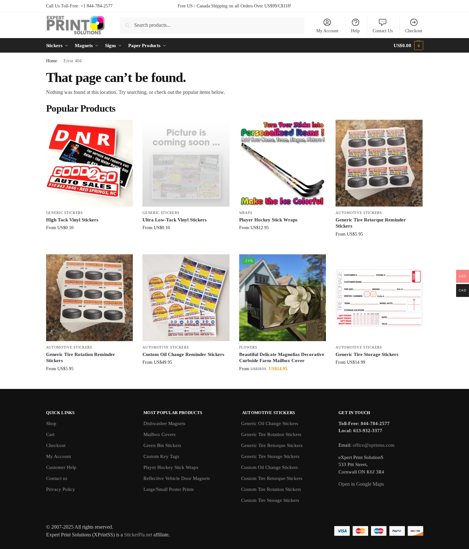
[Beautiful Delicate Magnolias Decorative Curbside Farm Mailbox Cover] (282, 297)
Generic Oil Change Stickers (269, 423)
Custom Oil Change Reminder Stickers (183, 354)
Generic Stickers (64, 213)
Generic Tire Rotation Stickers (271, 434)
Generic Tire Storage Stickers (367, 354)
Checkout (413, 30)
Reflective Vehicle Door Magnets (176, 478)
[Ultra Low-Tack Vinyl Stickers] (186, 163)
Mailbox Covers (159, 434)
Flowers (248, 347)
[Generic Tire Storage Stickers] (379, 297)
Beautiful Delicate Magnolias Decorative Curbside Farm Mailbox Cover (281, 357)
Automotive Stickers (359, 213)
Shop (51, 423)
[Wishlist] (123, 129)
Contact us (56, 478)
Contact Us (383, 30)
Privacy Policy (60, 489)
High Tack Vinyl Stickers (72, 219)
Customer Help (61, 467)
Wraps (245, 213)
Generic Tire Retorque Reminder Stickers (371, 223)
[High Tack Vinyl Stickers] (89, 163)
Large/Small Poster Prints (168, 489)
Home (51, 60)
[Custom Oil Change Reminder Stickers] (186, 297)
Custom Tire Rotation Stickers (271, 489)
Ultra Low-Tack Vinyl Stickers (174, 219)
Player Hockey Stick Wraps (268, 219)
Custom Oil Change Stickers (269, 467)
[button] (408, 45)
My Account (327, 30)
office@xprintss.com (374, 445)
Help (355, 30)
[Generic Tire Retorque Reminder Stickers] (379, 163)
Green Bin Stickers (162, 445)
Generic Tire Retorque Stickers (272, 445)
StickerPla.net (138, 534)
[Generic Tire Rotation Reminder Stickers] (89, 297)
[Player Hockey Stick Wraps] (282, 163)
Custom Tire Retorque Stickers (271, 478)
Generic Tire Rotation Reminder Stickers (80, 357)
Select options (89, 241)
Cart (50, 434)
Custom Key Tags (161, 456)
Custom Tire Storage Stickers (270, 500)
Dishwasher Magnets (164, 423)
